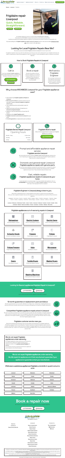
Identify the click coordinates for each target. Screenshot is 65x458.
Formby (31, 202)
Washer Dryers (51, 261)
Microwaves (51, 247)
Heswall (48, 202)
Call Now (10, 28)
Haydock (45, 202)
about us (36, 2)
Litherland (15, 204)
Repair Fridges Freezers (32, 430)
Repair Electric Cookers (32, 442)
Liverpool (12, 7)
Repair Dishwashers (32, 434)
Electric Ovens (52, 220)
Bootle (24, 202)
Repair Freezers (32, 427)
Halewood (40, 202)
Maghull (19, 204)
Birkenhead (19, 202)
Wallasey (45, 204)
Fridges (52, 234)
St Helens (41, 204)
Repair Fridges (32, 428)
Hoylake (52, 202)
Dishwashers (13, 220)
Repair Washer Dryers (32, 432)
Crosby (27, 202)
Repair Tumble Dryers (32, 425)
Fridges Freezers (13, 247)
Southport (36, 204)
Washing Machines (33, 275)
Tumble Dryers (32, 261)
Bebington (14, 202)
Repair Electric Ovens (32, 439)
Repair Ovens (32, 437)
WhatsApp (18, 28)
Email (52, 428)
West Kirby (50, 204)
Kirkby (56, 202)
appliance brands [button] (29, 2)
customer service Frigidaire (22, 344)
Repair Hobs (32, 440)
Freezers (32, 234)
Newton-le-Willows (26, 204)
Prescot (31, 204)
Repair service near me (49, 2)
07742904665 (60, 2)
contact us (41, 2)
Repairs (7, 7)
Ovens (13, 261)
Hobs (32, 247)
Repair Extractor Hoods (32, 444)
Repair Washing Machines (32, 435)
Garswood (35, 202)
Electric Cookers (33, 220)
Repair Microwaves (32, 446)
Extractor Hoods (13, 234)
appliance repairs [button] (20, 2)
